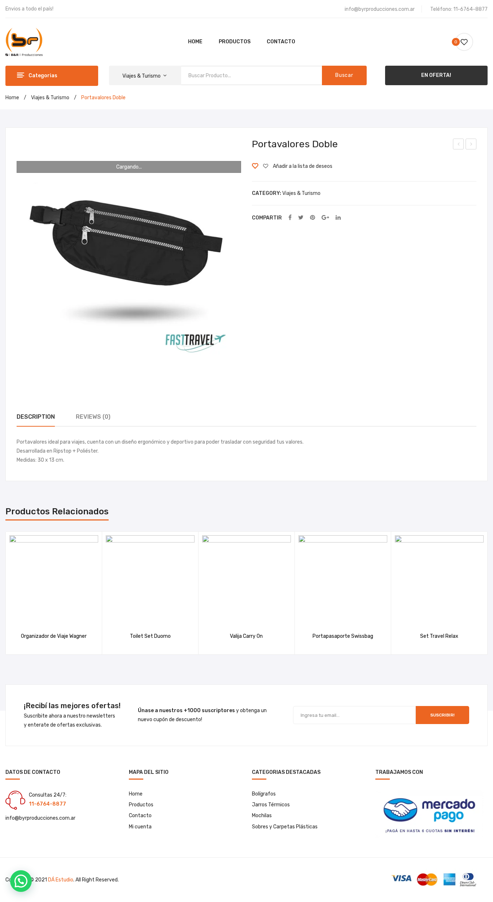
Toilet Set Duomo (150, 636)
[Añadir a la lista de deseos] (44, 616)
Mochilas (262, 815)
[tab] (36, 417)
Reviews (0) (93, 416)
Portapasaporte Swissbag (343, 636)
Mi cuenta (140, 827)
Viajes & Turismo (50, 98)
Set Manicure (471, 145)
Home (12, 98)
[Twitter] (301, 218)
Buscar (344, 75)
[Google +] (325, 218)
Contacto (140, 815)
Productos (141, 805)
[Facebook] (290, 218)
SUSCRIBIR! (442, 715)
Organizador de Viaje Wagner (54, 636)
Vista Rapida (63, 616)
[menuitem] (195, 41)
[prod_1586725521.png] (129, 251)
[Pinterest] (312, 218)
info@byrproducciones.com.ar (380, 9)
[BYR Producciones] (24, 42)
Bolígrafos (264, 794)
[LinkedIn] (338, 218)
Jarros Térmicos (271, 805)
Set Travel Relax (459, 145)
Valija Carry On (246, 636)
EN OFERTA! (436, 75)
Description (36, 416)
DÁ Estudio (60, 880)
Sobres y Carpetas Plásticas (285, 827)
